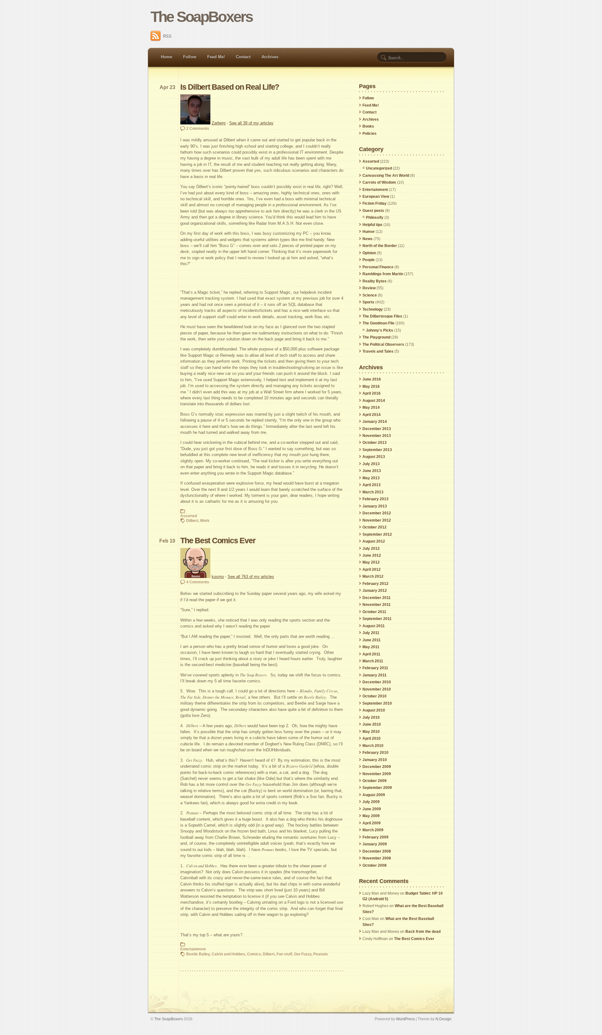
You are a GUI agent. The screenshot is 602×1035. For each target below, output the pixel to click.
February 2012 (375, 583)
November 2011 (376, 604)
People (368, 260)
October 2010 (374, 696)
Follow (189, 57)
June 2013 (371, 471)
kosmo (218, 576)
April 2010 (371, 738)
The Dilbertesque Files (382, 316)
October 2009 (374, 781)
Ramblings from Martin (382, 274)
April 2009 (371, 823)
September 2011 (377, 619)
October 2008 (374, 865)
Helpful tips (372, 225)
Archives (269, 57)
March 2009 (372, 830)
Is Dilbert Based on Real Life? (229, 87)
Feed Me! (216, 57)
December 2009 (376, 766)
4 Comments (197, 582)
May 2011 (370, 647)
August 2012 (373, 541)
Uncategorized (379, 168)
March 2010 (372, 745)
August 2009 (373, 795)
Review (369, 288)
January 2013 (374, 506)
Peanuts (320, 954)
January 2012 (374, 590)
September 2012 (377, 534)
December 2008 (376, 851)
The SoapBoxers (201, 16)
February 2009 (375, 837)
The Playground (376, 337)
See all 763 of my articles (251, 576)
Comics (254, 954)
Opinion (369, 253)
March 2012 (372, 576)
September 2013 (377, 450)
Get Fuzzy (302, 954)
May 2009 (371, 816)
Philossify (374, 217)
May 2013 (371, 478)
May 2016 (371, 386)
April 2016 (371, 393)
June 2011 (371, 640)
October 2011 (374, 612)
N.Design (444, 1019)
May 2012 (371, 562)
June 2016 (371, 379)
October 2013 (374, 442)
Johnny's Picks (379, 330)
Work (204, 520)
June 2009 (371, 809)
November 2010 (376, 689)
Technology (372, 309)
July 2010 (371, 717)
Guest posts (373, 210)
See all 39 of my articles (251, 123)
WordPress (405, 1019)
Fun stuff (284, 954)
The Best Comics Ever (217, 540)
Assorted (188, 516)
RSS (167, 36)
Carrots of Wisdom (379, 182)
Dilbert (192, 520)
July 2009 (371, 802)
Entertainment (193, 949)
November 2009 (376, 774)
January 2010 (374, 760)
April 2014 (371, 414)
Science (369, 295)
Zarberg (218, 123)
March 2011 (372, 661)
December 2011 (376, 598)
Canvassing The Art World (385, 175)
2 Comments (197, 128)
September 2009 (377, 787)
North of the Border (379, 246)
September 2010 (377, 703)
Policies (369, 133)
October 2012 (374, 527)
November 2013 (376, 435)
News (367, 239)
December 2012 (376, 513)
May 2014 (371, 407)
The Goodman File (378, 323)
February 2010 (375, 752)
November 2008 (376, 858)
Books (368, 126)
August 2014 (373, 400)
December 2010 (376, 682)
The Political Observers (383, 344)
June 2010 (371, 724)
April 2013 (371, 485)
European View (375, 196)
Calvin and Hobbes (228, 954)
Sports (368, 302)
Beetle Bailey (198, 954)
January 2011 (374, 675)
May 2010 (371, 731)
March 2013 (372, 492)
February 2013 (375, 499)
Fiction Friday (374, 203)
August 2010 (373, 710)
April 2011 (371, 654)
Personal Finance (377, 267)
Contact (243, 57)
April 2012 (371, 569)
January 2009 (374, 844)
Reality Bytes (374, 281)
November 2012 (376, 520)
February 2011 (375, 668)
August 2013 (373, 456)
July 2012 (371, 548)
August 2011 (373, 626)
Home (166, 57)
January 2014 (374, 421)
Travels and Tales (377, 351)
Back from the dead (423, 931)
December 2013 (376, 429)
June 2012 (371, 555)
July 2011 (370, 633)
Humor (368, 231)
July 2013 (371, 464)
